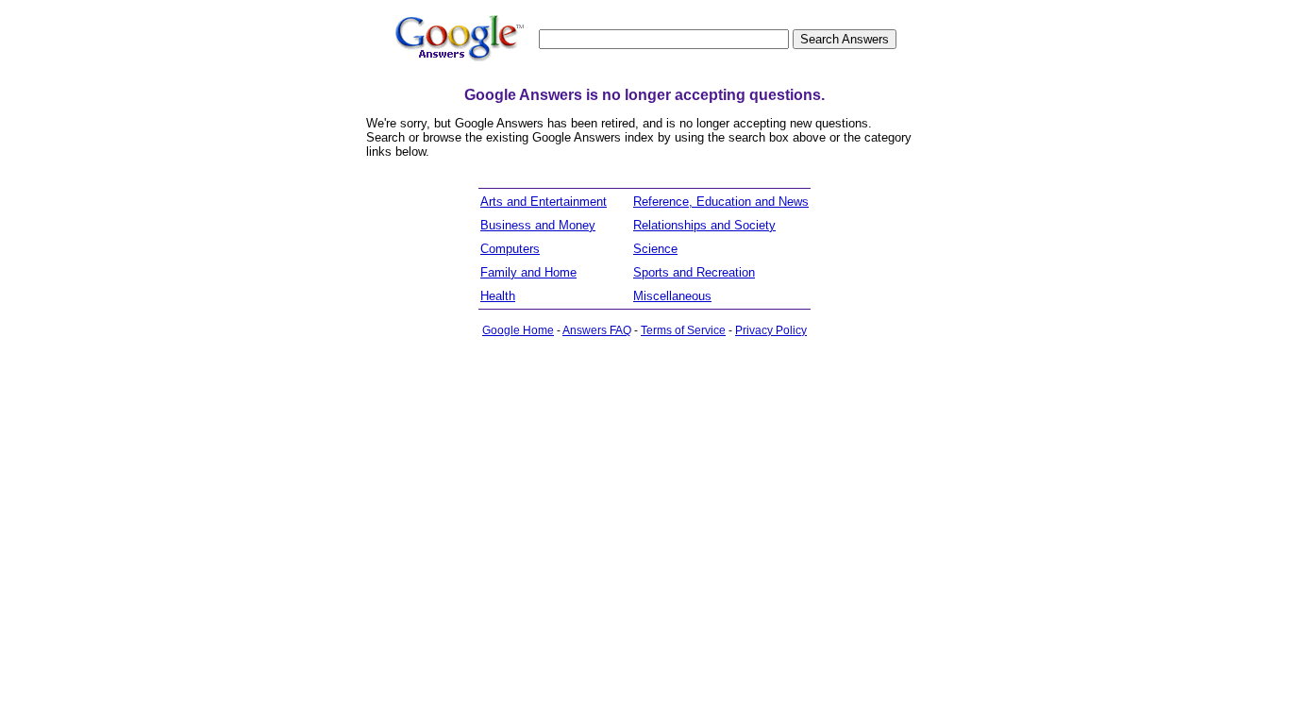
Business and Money (537, 225)
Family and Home (528, 272)
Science (655, 249)
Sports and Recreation (694, 272)
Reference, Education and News (721, 201)
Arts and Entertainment (543, 201)
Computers (510, 249)
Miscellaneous (672, 296)
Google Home (518, 330)
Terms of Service (683, 330)
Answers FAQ (596, 330)
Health (497, 296)
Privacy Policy (771, 330)
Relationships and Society (704, 225)
